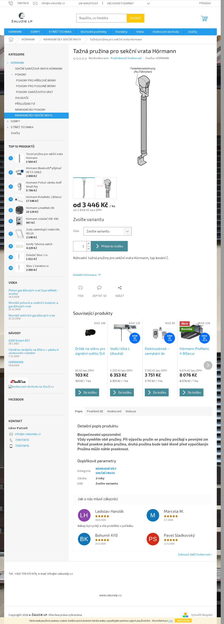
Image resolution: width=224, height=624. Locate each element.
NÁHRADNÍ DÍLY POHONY (30, 110)
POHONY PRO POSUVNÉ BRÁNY (36, 86)
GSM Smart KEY (19, 340)
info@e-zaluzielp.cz (28, 434)
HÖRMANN (17, 63)
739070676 (22, 440)
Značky (15, 133)
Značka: (157, 58)
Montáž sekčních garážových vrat (32, 315)
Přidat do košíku (112, 246)
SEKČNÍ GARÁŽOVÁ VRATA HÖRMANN (38, 69)
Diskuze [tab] (131, 411)
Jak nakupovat (88, 3)
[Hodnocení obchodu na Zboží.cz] (31, 387)
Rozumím (183, 620)
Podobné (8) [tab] (95, 411)
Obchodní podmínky (120, 3)
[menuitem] (15, 31)
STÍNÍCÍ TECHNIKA (22, 127)
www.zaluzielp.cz (110, 595)
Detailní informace (85, 275)
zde (170, 621)
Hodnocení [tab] (114, 411)
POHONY (20, 74)
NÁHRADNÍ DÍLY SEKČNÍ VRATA (33, 115)
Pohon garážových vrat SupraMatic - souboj (34, 292)
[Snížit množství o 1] (88, 248)
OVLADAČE (22, 98)
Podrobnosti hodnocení (126, 58)
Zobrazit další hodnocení (194, 554)
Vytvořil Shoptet (201, 615)
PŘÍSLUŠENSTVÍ (25, 104)
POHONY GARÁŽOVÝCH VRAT (34, 92)
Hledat (135, 18)
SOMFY (15, 121)
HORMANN (16, 362)
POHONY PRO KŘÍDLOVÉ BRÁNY (36, 80)
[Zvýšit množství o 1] (88, 243)
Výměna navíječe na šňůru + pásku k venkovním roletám (34, 351)
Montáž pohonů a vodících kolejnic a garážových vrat (33, 304)
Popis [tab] (79, 411)
